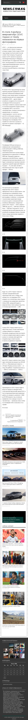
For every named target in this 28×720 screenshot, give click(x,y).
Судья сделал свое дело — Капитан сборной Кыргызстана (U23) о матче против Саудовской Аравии (12, 545)
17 (4, 672)
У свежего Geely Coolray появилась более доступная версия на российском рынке (13, 503)
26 (11, 674)
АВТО (10, 24)
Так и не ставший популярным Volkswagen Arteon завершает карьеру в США (13, 415)
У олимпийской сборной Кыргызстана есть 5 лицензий (15, 420)
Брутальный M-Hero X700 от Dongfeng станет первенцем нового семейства (12, 483)
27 (14, 674)
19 (11, 672)
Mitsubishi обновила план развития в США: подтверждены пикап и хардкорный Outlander (13, 463)
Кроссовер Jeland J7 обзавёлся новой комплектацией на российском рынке (12, 442)
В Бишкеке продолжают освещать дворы (11, 606)
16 (23, 670)
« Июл (4, 678)
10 (4, 670)
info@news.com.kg (10, 710)
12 (11, 670)
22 (20, 672)
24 (4, 674)
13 (14, 670)
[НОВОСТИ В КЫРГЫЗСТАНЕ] (14, 11)
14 (17, 670)
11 (7, 670)
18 (7, 672)
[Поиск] (20, 2)
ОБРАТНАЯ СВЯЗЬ (7, 684)
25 (7, 674)
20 (14, 672)
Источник (5, 407)
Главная (6, 24)
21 (17, 672)
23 (23, 672)
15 (20, 670)
